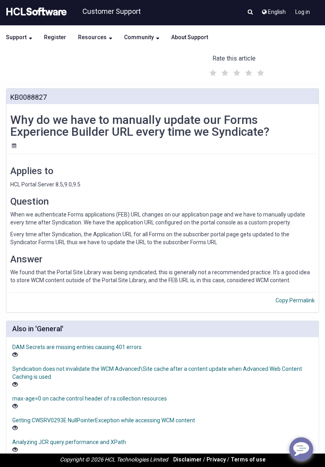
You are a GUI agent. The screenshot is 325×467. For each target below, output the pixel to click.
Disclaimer (187, 459)
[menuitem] (273, 10)
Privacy (216, 459)
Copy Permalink (295, 300)
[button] (250, 13)
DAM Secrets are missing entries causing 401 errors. (77, 347)
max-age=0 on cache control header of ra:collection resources (89, 398)
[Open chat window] (301, 449)
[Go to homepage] (35, 12)
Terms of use (248, 459)
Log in (302, 12)
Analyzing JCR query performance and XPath (69, 442)
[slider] (235, 72)
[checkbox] (212, 71)
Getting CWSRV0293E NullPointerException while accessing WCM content (103, 420)
